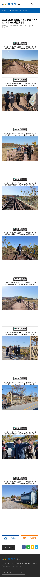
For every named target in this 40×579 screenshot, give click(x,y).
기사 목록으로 (8, 547)
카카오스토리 (32, 547)
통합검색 (32, 4)
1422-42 (35, 563)
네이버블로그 (28, 547)
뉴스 (18, 4)
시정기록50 (24, 10)
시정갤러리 (14, 10)
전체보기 (5, 10)
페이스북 (24, 547)
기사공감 (33, 538)
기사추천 (14, 538)
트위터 (36, 547)
